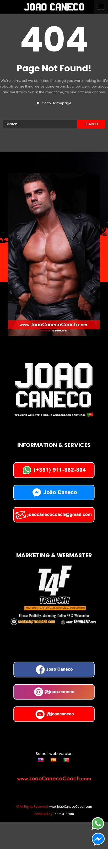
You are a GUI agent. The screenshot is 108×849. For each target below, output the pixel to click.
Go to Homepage (56, 103)
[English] (41, 760)
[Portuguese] (67, 760)
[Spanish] (54, 760)
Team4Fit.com (63, 814)
